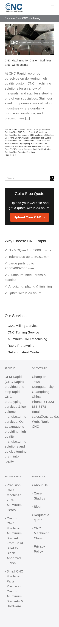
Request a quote (41, 517)
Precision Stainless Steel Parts (28, 146)
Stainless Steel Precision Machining (20, 152)
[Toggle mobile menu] (52, 4)
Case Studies (39, 495)
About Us (41, 485)
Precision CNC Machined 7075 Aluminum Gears (14, 497)
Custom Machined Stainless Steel (29, 138)
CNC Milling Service (23, 325)
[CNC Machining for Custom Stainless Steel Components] (29, 39)
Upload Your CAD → (29, 217)
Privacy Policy (39, 549)
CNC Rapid (12, 129)
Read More (9, 155)
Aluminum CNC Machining (27, 339)
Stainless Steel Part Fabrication (37, 149)
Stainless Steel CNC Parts (16, 132)
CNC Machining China (41, 533)
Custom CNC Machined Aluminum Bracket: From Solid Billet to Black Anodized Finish (15, 540)
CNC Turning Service (23, 332)
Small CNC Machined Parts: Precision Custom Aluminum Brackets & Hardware (15, 588)
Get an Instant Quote (23, 352)
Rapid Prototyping (21, 345)
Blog (37, 506)
